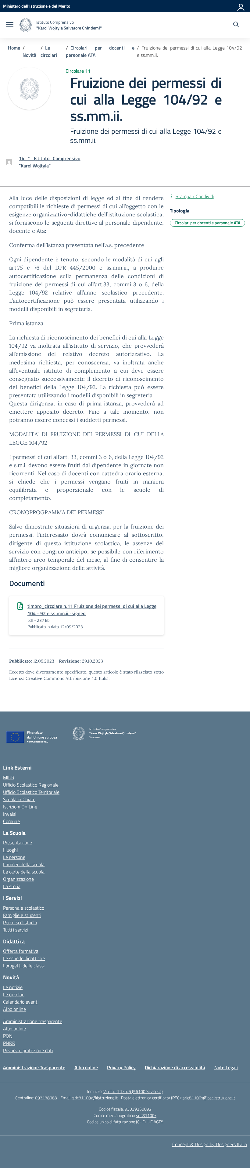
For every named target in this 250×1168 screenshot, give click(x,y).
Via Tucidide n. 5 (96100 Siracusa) (133, 1091)
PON (7, 1035)
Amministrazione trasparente (32, 1021)
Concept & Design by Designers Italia (209, 1144)
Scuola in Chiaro (19, 799)
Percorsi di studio (20, 922)
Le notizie (13, 987)
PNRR (9, 1043)
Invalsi (9, 814)
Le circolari (13, 994)
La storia (11, 886)
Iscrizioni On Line (20, 806)
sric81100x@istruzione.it (95, 1097)
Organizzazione (18, 879)
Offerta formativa (20, 951)
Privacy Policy (121, 1067)
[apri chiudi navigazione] (9, 25)
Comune (11, 821)
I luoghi (10, 849)
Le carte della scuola (24, 871)
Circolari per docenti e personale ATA (207, 222)
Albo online (14, 1009)
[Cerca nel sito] (236, 25)
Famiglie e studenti (22, 915)
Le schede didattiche (24, 958)
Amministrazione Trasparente (34, 1067)
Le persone (14, 857)
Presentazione (17, 842)
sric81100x (146, 1115)
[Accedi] (241, 6)
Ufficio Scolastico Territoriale (31, 792)
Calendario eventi (20, 1001)
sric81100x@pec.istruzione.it (209, 1097)
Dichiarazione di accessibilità (175, 1067)
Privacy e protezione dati (28, 1050)
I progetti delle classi (24, 965)
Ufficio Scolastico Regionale (31, 784)
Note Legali (226, 1067)
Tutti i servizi (15, 929)
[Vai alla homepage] (26, 25)
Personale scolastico (23, 907)
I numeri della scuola (24, 864)
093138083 (46, 1097)
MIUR (8, 777)
